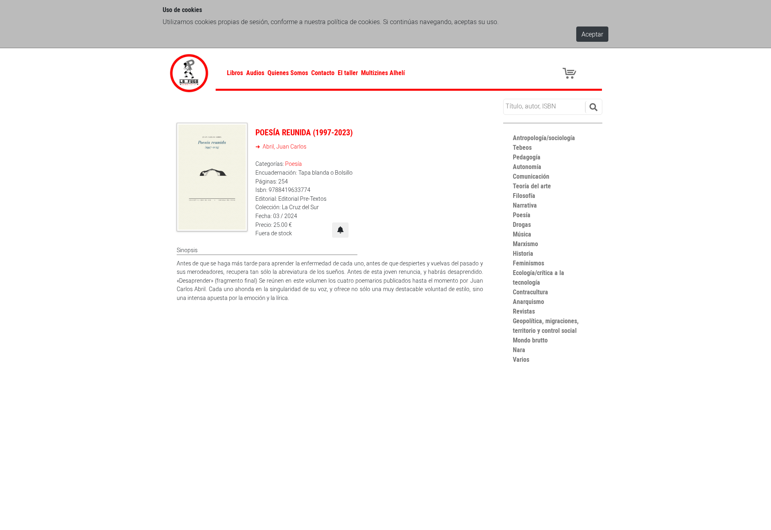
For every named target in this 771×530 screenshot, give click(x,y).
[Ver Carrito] (570, 72)
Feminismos (528, 263)
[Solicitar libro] (340, 230)
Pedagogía (527, 157)
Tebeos (522, 147)
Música (522, 234)
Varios (521, 359)
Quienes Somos (287, 72)
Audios (255, 72)
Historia (523, 253)
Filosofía (524, 195)
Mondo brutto (530, 340)
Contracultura (530, 291)
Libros (235, 72)
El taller (348, 72)
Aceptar (592, 34)
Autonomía (527, 166)
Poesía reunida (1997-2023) (304, 132)
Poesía (293, 163)
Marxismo (525, 243)
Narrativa (525, 205)
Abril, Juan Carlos (283, 146)
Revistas (524, 311)
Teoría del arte (532, 185)
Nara (519, 349)
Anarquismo (528, 301)
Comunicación (531, 176)
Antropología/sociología (544, 137)
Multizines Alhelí (383, 72)
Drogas (522, 224)
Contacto (323, 72)
